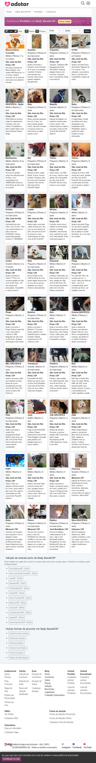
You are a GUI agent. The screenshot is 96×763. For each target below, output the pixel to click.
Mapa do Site (8, 689)
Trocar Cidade (64, 21)
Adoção (48, 686)
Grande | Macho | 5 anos (59, 119)
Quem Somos (7, 675)
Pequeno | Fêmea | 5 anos (15, 378)
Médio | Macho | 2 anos (81, 378)
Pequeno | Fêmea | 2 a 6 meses (81, 64)
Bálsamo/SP (18, 603)
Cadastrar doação (36, 689)
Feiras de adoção (17, 653)
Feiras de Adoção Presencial (62, 714)
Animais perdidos (16, 643)
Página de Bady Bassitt (19, 658)
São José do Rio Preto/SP (23, 573)
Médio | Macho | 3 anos (59, 275)
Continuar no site (11, 759)
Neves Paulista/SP (20, 598)
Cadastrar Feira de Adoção (61, 722)
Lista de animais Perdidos (72, 690)
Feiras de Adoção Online (61, 718)
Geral (47, 674)
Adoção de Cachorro (24, 675)
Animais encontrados (18, 648)
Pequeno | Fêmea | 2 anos (37, 119)
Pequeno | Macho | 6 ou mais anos (37, 274)
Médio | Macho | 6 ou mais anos (15, 172)
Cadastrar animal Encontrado (85, 680)
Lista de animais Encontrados (86, 690)
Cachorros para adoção (19, 633)
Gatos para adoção (17, 638)
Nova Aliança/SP (19, 569)
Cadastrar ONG (11, 718)
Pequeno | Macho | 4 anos (59, 224)
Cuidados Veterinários (54, 695)
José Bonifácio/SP (20, 613)
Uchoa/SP (17, 608)
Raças (47, 683)
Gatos (47, 680)
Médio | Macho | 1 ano (15, 119)
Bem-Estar (49, 689)
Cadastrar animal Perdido (72, 680)
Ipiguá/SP (17, 617)
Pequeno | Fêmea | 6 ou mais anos (37, 66)
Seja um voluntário (12, 728)
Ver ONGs (9, 714)
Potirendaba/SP (19, 588)
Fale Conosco (8, 682)
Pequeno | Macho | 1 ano (15, 327)
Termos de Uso (9, 703)
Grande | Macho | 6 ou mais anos (37, 377)
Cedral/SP (17, 593)
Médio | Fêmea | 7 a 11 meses (15, 66)
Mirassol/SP (18, 583)
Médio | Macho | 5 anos (81, 223)
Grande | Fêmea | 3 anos (81, 482)
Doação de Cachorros (37, 675)
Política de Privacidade (9, 696)
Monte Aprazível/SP (21, 622)
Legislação (49, 692)
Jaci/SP (16, 578)
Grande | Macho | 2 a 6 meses (15, 275)
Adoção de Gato (24, 682)
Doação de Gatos (37, 682)
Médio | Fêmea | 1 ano (81, 327)
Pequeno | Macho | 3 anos (59, 171)
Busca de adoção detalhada (23, 691)
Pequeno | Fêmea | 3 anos (59, 64)
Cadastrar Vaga (11, 732)
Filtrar (87, 31)
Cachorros (49, 677)
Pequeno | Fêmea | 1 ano (37, 224)
